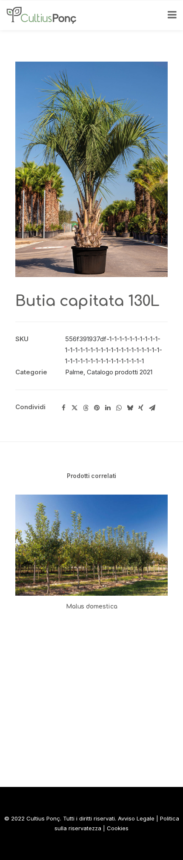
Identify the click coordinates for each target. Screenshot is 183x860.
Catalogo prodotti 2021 (119, 372)
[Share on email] (152, 408)
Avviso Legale (136, 818)
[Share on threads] (85, 408)
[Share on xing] (141, 408)
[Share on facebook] (63, 408)
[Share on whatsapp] (119, 408)
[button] (91, 545)
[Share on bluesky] (130, 408)
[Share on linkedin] (108, 408)
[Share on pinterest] (97, 408)
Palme (74, 372)
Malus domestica (91, 606)
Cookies (118, 828)
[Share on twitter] (74, 408)
